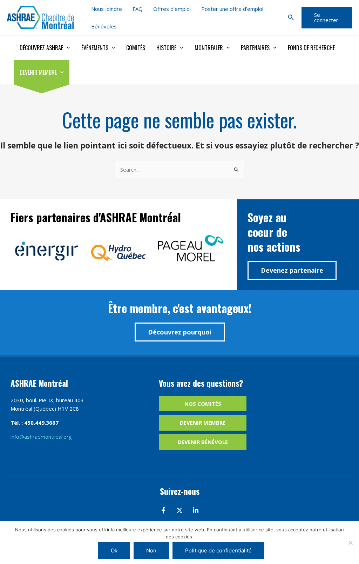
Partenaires (255, 48)
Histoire (166, 48)
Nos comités (202, 403)
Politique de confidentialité (218, 550)
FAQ (138, 8)
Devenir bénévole (203, 441)
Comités (135, 48)
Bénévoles (104, 26)
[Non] (350, 542)
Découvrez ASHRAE (41, 48)
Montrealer (209, 48)
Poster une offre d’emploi (232, 8)
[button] (291, 17)
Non (151, 550)
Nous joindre (106, 8)
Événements (94, 48)
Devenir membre (38, 72)
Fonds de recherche (311, 48)
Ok (114, 550)
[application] (66, 47)
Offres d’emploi (172, 8)
